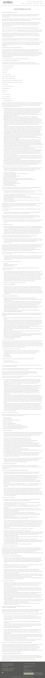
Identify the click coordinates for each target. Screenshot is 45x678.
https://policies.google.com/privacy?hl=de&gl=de (13, 311)
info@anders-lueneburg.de (9, 670)
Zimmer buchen (38, 673)
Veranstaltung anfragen (31, 1)
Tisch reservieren (40, 1)
